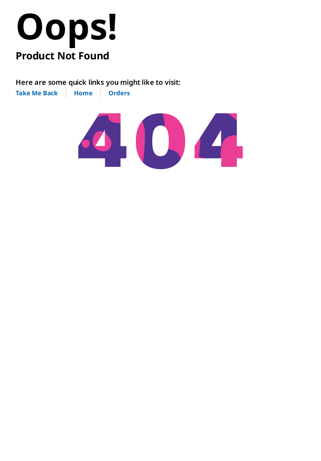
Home (83, 93)
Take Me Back (37, 93)
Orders (119, 93)
